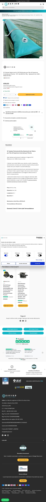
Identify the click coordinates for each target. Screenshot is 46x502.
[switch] (17, 255)
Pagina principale (5, 14)
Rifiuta (8, 263)
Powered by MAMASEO (17, 488)
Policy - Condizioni (5, 491)
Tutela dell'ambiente (15, 492)
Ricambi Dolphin (33, 333)
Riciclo (22, 492)
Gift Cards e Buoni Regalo (30, 491)
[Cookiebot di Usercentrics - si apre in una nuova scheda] (37, 238)
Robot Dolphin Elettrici (12, 329)
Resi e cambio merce (26, 490)
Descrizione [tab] (9, 145)
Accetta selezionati (23, 263)
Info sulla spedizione (16, 490)
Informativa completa (6, 492)
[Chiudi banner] (44, 237)
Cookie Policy (20, 491)
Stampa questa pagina (10, 120)
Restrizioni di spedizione (36, 490)
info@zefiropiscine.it (7, 431)
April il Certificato (23, 460)
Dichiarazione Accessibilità (31, 492)
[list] (23, 38)
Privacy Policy (13, 491)
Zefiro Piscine (10, 488)
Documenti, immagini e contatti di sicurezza (16, 118)
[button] (43, 4)
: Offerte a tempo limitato (23, 11)
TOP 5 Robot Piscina (33, 329)
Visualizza (23, 480)
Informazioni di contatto (6, 490)
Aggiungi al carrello (30, 94)
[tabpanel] (23, 179)
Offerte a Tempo (12, 333)
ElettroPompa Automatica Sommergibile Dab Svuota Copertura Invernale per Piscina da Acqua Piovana (8, 290)
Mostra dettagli (39, 259)
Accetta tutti (37, 263)
